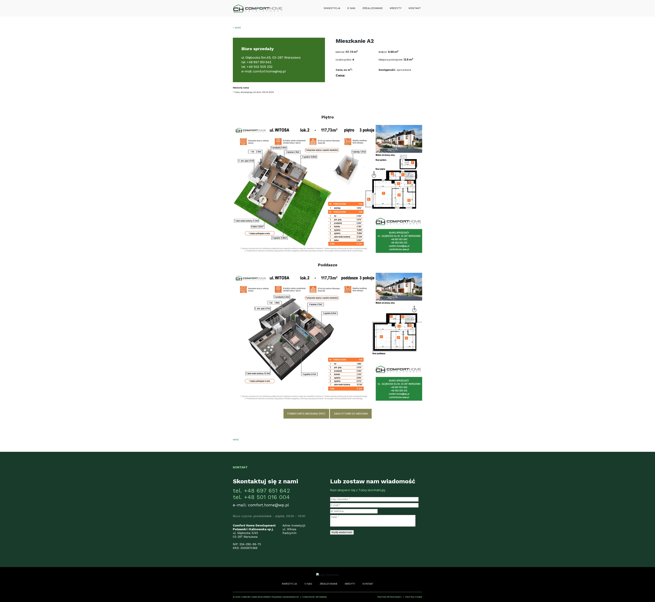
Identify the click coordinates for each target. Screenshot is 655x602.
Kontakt (415, 8)
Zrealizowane (372, 8)
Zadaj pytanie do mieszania (351, 413)
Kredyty (396, 8)
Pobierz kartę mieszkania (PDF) (306, 413)
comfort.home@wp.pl (269, 71)
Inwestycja (332, 8)
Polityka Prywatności (389, 597)
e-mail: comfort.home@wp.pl (261, 505)
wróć (236, 439)
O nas (351, 8)
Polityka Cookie (413, 597)
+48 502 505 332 (259, 67)
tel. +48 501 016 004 (261, 497)
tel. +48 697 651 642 (261, 490)
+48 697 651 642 (258, 62)
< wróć (237, 27)
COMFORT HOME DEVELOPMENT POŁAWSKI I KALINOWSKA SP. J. (271, 597)
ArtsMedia (321, 597)
